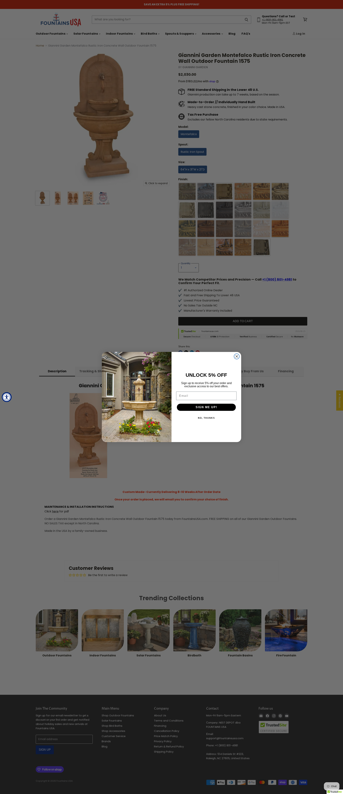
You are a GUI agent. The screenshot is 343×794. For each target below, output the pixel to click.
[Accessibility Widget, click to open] (7, 397)
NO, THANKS (206, 418)
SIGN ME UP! (206, 407)
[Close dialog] (236, 356)
